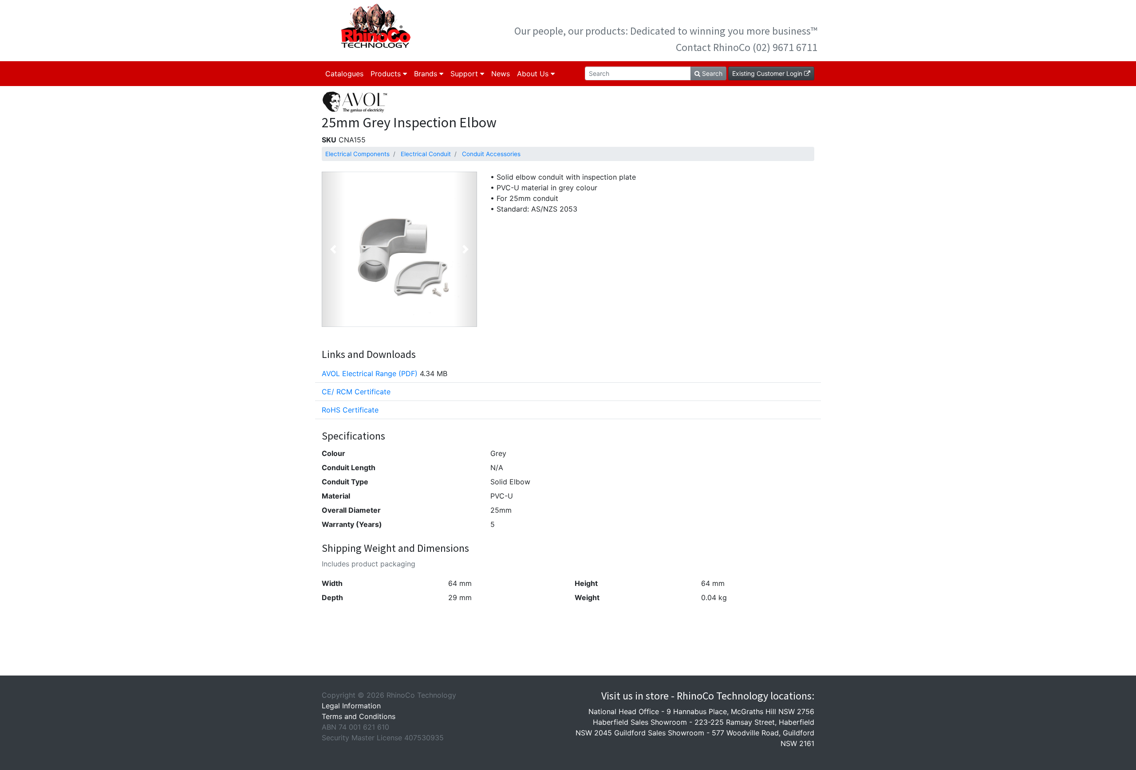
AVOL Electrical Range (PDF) (370, 373)
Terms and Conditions (358, 716)
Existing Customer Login (768, 73)
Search (711, 73)
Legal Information (351, 705)
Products (387, 73)
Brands (426, 73)
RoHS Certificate (350, 409)
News (500, 73)
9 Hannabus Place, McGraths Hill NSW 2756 (740, 711)
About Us (534, 73)
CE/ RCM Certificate (356, 391)
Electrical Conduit (426, 153)
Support (465, 73)
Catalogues (344, 73)
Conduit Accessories (491, 153)
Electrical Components (357, 153)
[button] (333, 249)
